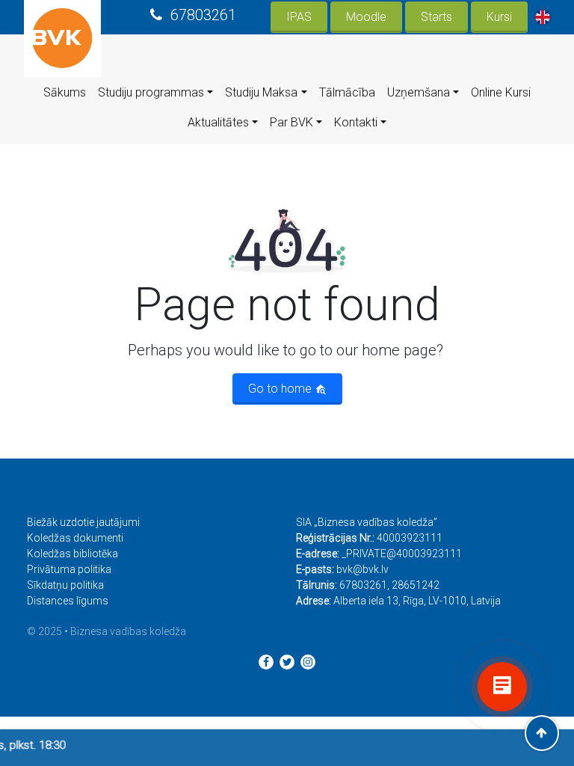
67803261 (203, 15)
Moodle (366, 17)
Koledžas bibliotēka (72, 554)
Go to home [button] (281, 389)
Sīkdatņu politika (65, 585)
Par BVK (291, 122)
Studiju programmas (151, 92)
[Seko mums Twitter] (287, 662)
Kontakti (355, 122)
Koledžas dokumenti (75, 538)
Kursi (499, 17)
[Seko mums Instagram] (307, 662)
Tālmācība (347, 92)
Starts (436, 17)
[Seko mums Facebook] (266, 662)
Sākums (64, 92)
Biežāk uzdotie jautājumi (83, 522)
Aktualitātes (218, 122)
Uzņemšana (418, 92)
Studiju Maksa (261, 92)
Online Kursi (501, 92)
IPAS (299, 17)
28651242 (415, 585)
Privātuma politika (69, 569)
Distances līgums (67, 601)
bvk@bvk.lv (362, 569)
